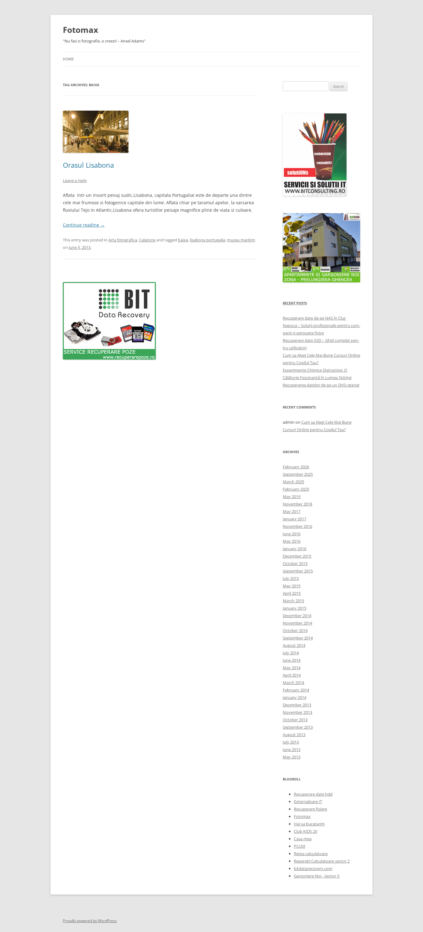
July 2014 (291, 653)
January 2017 (294, 519)
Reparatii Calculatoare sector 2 (322, 861)
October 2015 (295, 563)
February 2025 (296, 489)
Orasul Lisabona (88, 165)
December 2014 (297, 615)
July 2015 (291, 578)
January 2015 (294, 608)
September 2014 (298, 638)
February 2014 (296, 690)
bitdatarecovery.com (313, 868)
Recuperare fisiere (310, 809)
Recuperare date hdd (313, 794)
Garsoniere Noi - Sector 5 (316, 876)
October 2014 (295, 630)
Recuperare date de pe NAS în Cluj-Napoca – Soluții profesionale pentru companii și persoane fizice (321, 325)
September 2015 (298, 571)
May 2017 (291, 511)
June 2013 (291, 749)
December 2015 (297, 556)
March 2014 (293, 682)
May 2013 (291, 757)
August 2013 (294, 734)
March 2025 (293, 481)
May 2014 (291, 667)
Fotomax (80, 29)
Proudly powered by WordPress (90, 920)
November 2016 (297, 526)
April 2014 (292, 675)
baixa (183, 240)
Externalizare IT (308, 801)
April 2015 (292, 593)
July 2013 (291, 742)
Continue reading (84, 225)
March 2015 (293, 600)
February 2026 (296, 467)
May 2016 (291, 541)
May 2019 (291, 496)
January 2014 (294, 697)
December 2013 (297, 705)
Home (68, 59)
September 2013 (298, 727)
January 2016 (294, 548)
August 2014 (294, 645)
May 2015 (291, 586)
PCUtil (299, 846)
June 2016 (291, 534)
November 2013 (297, 712)
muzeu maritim (241, 240)
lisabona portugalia (207, 240)
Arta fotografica (122, 240)
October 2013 (295, 719)
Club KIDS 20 (305, 831)
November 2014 (297, 623)
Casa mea (303, 838)
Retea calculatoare (311, 853)
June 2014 (291, 660)
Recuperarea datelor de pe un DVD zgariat (321, 385)
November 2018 (297, 504)
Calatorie (147, 240)
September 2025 (298, 474)
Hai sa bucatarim (309, 824)
